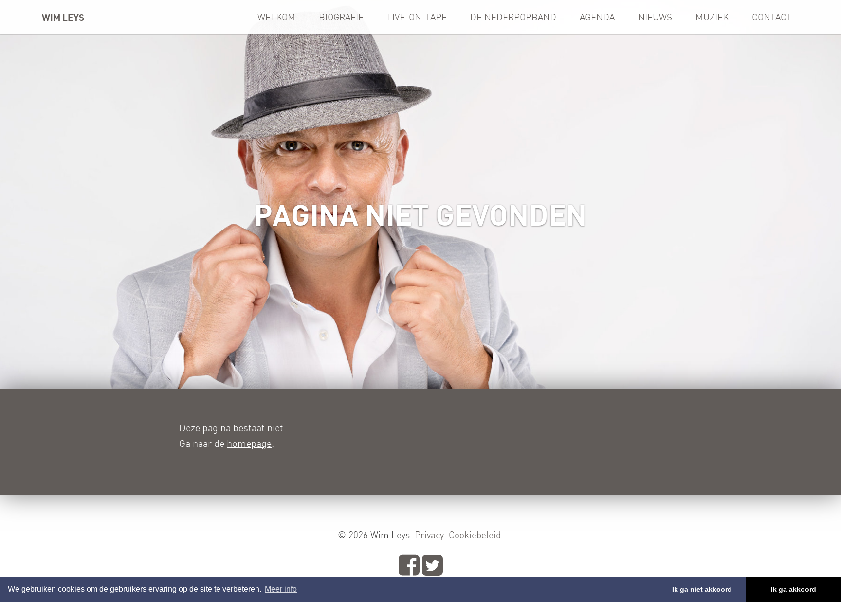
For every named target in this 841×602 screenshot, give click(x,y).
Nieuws (655, 17)
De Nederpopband (513, 17)
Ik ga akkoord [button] (793, 589)
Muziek (712, 17)
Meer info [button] (281, 589)
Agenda (597, 17)
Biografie (341, 17)
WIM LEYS (63, 17)
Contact (771, 17)
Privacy (429, 535)
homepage (249, 443)
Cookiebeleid (475, 535)
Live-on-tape (417, 17)
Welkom (276, 17)
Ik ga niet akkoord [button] (702, 589)
